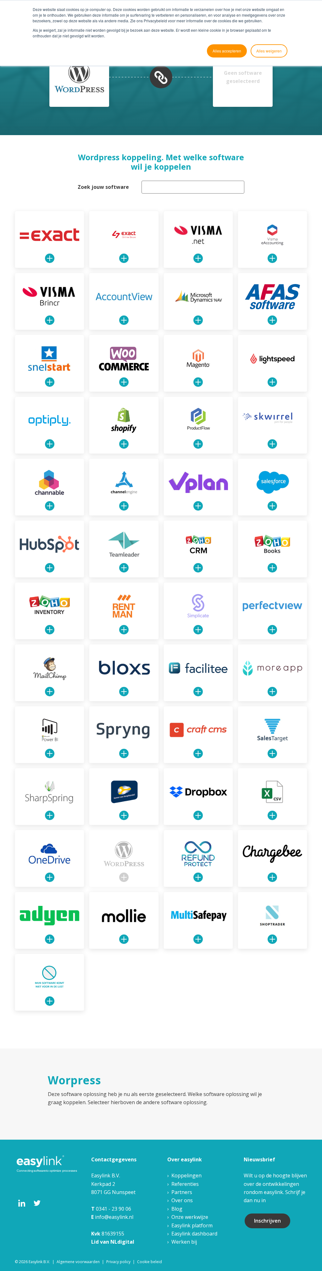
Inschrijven (267, 1220)
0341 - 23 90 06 (113, 1208)
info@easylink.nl (114, 1216)
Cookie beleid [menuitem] (149, 1261)
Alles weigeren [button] (269, 50)
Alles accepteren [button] (227, 50)
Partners (181, 1192)
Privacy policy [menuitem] (118, 1261)
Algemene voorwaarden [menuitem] (78, 1261)
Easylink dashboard (194, 1233)
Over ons (182, 1200)
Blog (176, 1208)
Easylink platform (192, 1225)
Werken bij (184, 1241)
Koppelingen (186, 1175)
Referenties (185, 1184)
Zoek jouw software (103, 187)
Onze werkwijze (189, 1216)
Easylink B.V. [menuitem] (39, 1261)
